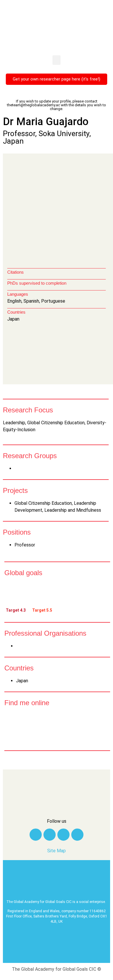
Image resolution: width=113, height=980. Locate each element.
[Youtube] (77, 835)
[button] (56, 60)
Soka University (64, 133)
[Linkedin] (50, 835)
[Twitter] (36, 835)
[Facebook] (63, 835)
